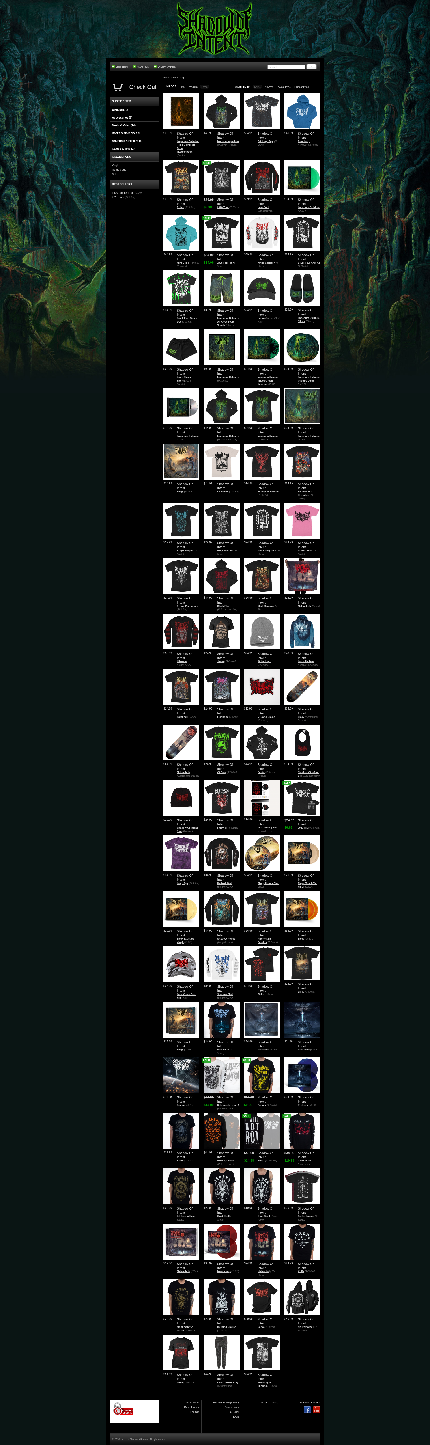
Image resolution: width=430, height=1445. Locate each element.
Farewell (222, 827)
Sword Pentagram (187, 606)
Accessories (122, 117)
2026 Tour (223, 207)
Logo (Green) (265, 318)
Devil (180, 1382)
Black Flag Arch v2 (309, 262)
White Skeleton (266, 262)
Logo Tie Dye (306, 661)
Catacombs (304, 1160)
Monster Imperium (228, 141)
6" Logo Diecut (266, 717)
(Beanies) (263, 665)
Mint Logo (183, 262)
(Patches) (222, 380)
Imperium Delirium (309, 207)
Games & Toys (123, 148)
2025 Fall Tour (225, 262)
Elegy (180, 491)
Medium (193, 87)
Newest (269, 87)
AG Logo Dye (265, 141)
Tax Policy (233, 1411)
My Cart (264, 1402)
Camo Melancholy (227, 1382)
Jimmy (221, 661)
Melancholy (304, 606)
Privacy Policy (231, 1407)
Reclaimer (223, 1049)
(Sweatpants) (224, 1386)
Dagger (262, 1105)
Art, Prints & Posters (127, 140)
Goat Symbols (225, 1160)
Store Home (122, 66)
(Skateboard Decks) (188, 775)
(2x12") (302, 210)
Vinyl (115, 165)
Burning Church (226, 1327)
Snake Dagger (306, 1216)
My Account (143, 66)
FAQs (236, 1416)
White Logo (264, 661)
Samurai (182, 717)
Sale (115, 174)
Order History (191, 1407)
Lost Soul (263, 207)
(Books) (181, 155)
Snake (261, 772)
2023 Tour (303, 827)
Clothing (120, 110)
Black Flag (223, 606)
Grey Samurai (225, 550)
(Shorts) (230, 325)
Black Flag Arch (267, 550)
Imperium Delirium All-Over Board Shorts (228, 321)
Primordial (183, 1105)
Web (260, 994)
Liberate (182, 661)
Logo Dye (182, 883)
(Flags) (302, 439)
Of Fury (221, 772)
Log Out (194, 1411)
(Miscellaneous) (311, 775)
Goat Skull (223, 1216)
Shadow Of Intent (166, 66)
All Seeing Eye (185, 1216)
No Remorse (305, 1327)
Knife (301, 1271)
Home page (179, 77)
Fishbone (222, 717)
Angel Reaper (185, 550)
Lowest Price (284, 87)
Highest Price (301, 87)
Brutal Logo (305, 550)
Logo (261, 1327)
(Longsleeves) (265, 210)
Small (182, 87)
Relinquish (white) (228, 1105)
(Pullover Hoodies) (227, 144)
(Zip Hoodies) (269, 1160)
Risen (180, 1160)
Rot (260, 1160)
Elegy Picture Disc (268, 883)
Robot (180, 207)
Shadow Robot (226, 938)
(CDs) (180, 439)
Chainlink (222, 491)
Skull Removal (266, 606)
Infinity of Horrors (268, 491)
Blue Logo (304, 141)
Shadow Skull (225, 994)
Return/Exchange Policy (226, 1402)
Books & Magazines (126, 133)
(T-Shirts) (190, 207)
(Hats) (185, 997)
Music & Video (124, 125)
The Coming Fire (267, 827)
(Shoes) (310, 321)
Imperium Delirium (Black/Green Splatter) (268, 380)
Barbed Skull (224, 883)
